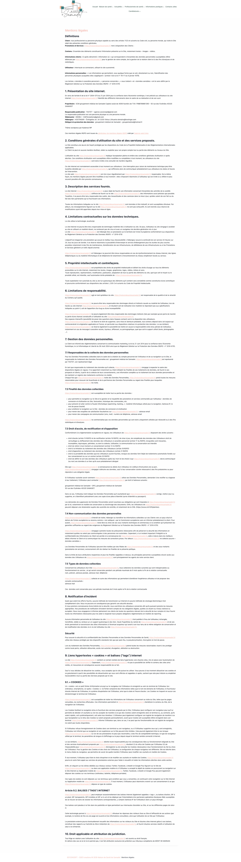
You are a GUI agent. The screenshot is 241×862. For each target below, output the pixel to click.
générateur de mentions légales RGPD (112, 133)
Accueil (95, 7)
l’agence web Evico (141, 133)
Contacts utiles (171, 7)
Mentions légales (127, 857)
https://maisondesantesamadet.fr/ (98, 46)
